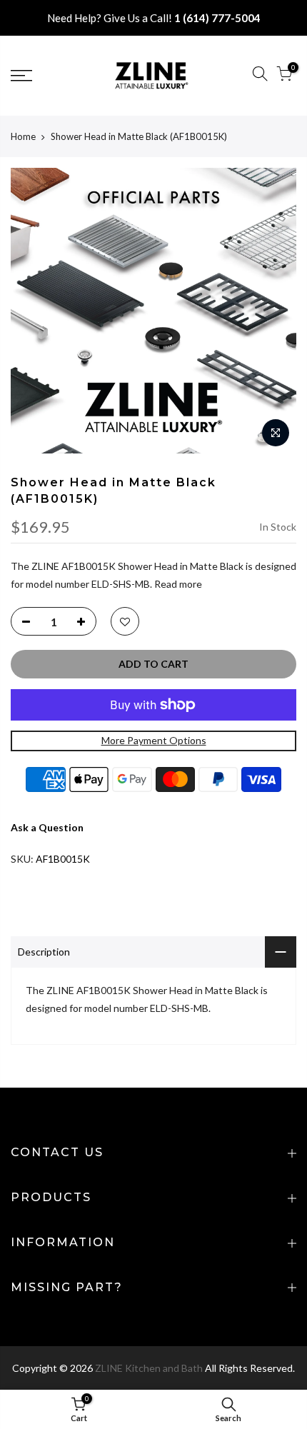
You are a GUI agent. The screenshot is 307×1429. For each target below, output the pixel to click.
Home (23, 136)
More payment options (153, 740)
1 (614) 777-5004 (217, 17)
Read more (177, 584)
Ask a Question (47, 827)
